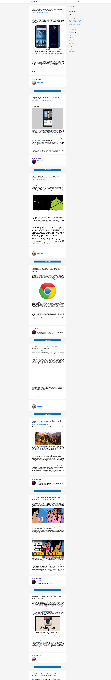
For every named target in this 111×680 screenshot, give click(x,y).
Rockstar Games (49, 569)
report (36, 446)
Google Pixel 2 (60, 134)
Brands (70, 34)
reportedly (46, 602)
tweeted (51, 132)
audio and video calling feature (47, 611)
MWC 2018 (57, 17)
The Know (40, 558)
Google (39, 142)
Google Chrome (48, 301)
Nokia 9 (47, 68)
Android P (62, 181)
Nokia (37, 18)
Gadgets (70, 37)
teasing (61, 361)
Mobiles (40, 12)
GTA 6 (63, 503)
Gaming (40, 350)
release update (41, 301)
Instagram (40, 640)
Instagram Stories (47, 645)
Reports (33, 212)
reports (49, 56)
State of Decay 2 (43, 446)
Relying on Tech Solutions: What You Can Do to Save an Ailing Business (75, 21)
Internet (70, 41)
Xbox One (48, 459)
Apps (39, 599)
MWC (69, 45)
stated (47, 386)
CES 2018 (36, 63)
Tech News (40, 272)
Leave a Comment (35, 12)
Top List (70, 49)
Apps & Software (41, 100)
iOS (63, 679)
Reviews (70, 46)
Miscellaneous (71, 43)
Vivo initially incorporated (53, 62)
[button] (53, 1)
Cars (69, 35)
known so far (52, 183)
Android (50, 134)
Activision (33, 391)
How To (70, 40)
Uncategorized (71, 51)
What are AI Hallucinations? (73, 13)
